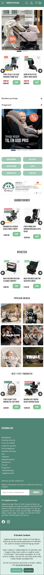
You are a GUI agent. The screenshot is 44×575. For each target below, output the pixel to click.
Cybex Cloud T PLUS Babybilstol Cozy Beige (11, 400)
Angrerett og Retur (9, 446)
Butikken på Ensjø (9, 451)
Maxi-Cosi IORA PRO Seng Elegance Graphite (11, 279)
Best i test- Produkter (22, 373)
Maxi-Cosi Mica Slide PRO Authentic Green (32, 279)
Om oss (5, 465)
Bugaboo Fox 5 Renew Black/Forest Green (10, 227)
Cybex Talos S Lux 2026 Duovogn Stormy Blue (11, 75)
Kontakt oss (6, 462)
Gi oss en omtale (8, 443)
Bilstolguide (6, 437)
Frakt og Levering (8, 440)
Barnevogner (11, 159)
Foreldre (32, 173)
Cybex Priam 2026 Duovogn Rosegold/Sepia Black (32, 229)
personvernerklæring (23, 565)
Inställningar (17, 570)
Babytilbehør (11, 166)
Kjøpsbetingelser (8, 459)
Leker (33, 166)
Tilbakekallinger (8, 470)
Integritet (5, 457)
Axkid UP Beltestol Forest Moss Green (30, 75)
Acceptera (29, 570)
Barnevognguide (8, 448)
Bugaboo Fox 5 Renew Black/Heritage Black (31, 400)
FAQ (3, 454)
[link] (22, 187)
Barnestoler (11, 173)
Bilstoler (32, 159)
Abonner (36, 492)
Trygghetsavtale (8, 473)
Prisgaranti (6, 468)
